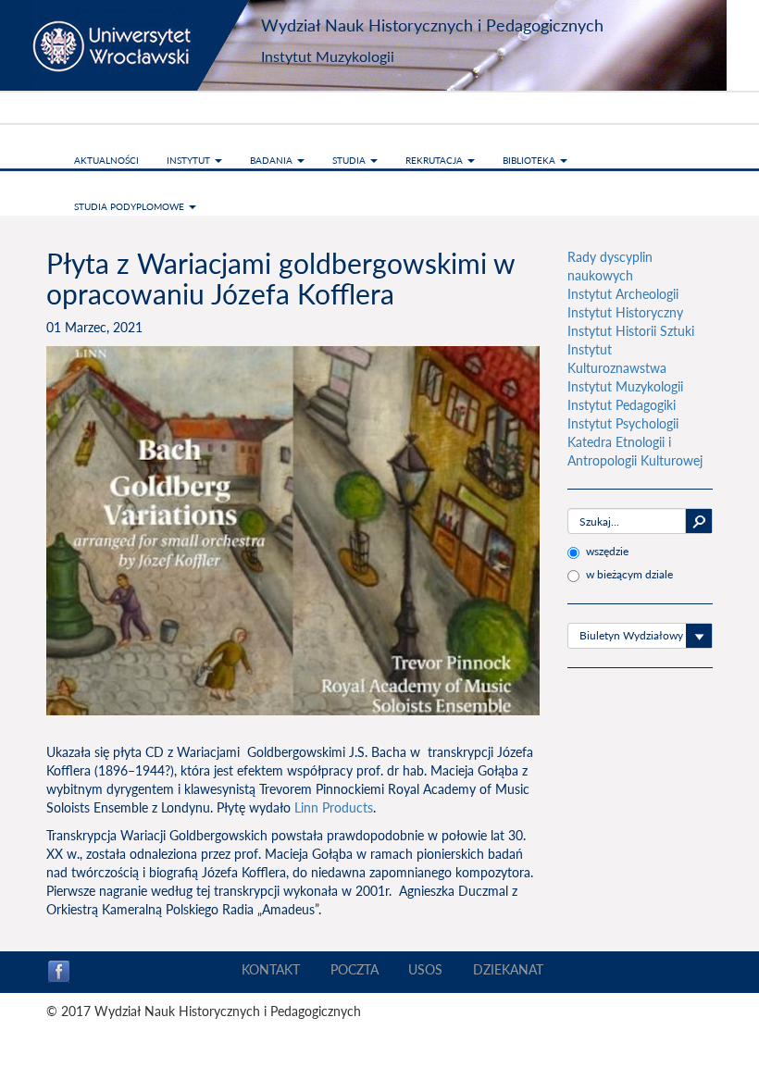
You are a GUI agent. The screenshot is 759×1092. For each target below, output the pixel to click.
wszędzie (607, 551)
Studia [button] (350, 160)
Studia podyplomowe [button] (130, 206)
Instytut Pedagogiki (621, 405)
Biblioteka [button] (530, 160)
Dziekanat (508, 969)
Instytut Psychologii (622, 423)
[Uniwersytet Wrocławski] (148, 45)
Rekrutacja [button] (435, 160)
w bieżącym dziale (629, 574)
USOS (425, 969)
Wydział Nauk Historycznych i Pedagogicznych (432, 25)
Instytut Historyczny (625, 312)
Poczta (354, 969)
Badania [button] (272, 160)
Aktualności (106, 160)
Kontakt (271, 969)
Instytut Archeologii (622, 294)
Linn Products (333, 807)
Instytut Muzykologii (327, 56)
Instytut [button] (190, 160)
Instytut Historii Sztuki (630, 331)
